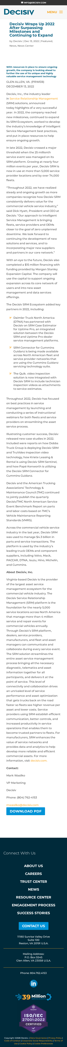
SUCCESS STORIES (33, 913)
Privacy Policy (55, 1038)
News (12, 45)
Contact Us (33, 926)
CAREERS (33, 874)
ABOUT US (33, 866)
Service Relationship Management (34, 98)
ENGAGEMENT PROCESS (33, 905)
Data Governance (38, 1038)
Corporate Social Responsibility (37, 1040)
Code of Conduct (12, 1040)
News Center (26, 45)
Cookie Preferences (43, 1043)
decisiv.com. (39, 760)
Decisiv (17, 41)
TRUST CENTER (33, 882)
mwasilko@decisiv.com (22, 805)
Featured (46, 41)
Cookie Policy (25, 1043)
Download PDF (26, 811)
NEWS (33, 889)
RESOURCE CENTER (33, 897)
